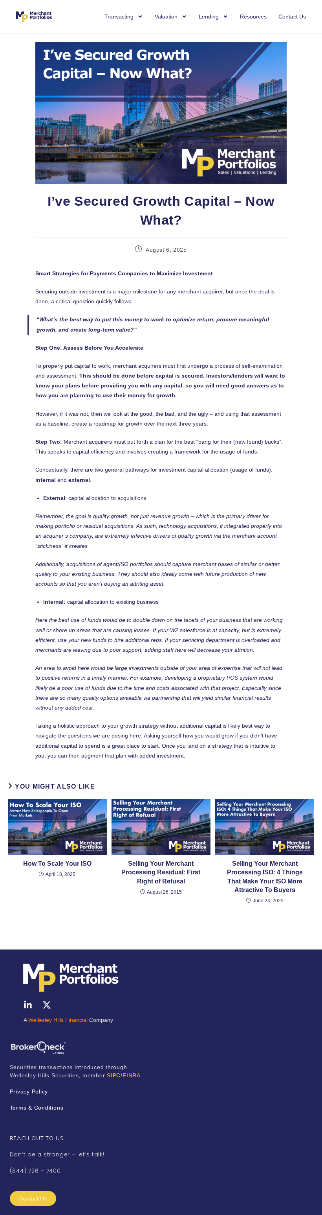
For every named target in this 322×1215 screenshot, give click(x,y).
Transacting (119, 16)
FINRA (132, 1075)
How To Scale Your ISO (57, 863)
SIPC (114, 1075)
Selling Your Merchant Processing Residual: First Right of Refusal (160, 872)
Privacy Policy (29, 1091)
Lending (209, 16)
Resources (253, 16)
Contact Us (292, 16)
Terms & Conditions (37, 1107)
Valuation (166, 16)
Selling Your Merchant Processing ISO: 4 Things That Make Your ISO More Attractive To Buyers (265, 876)
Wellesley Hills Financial (58, 1020)
